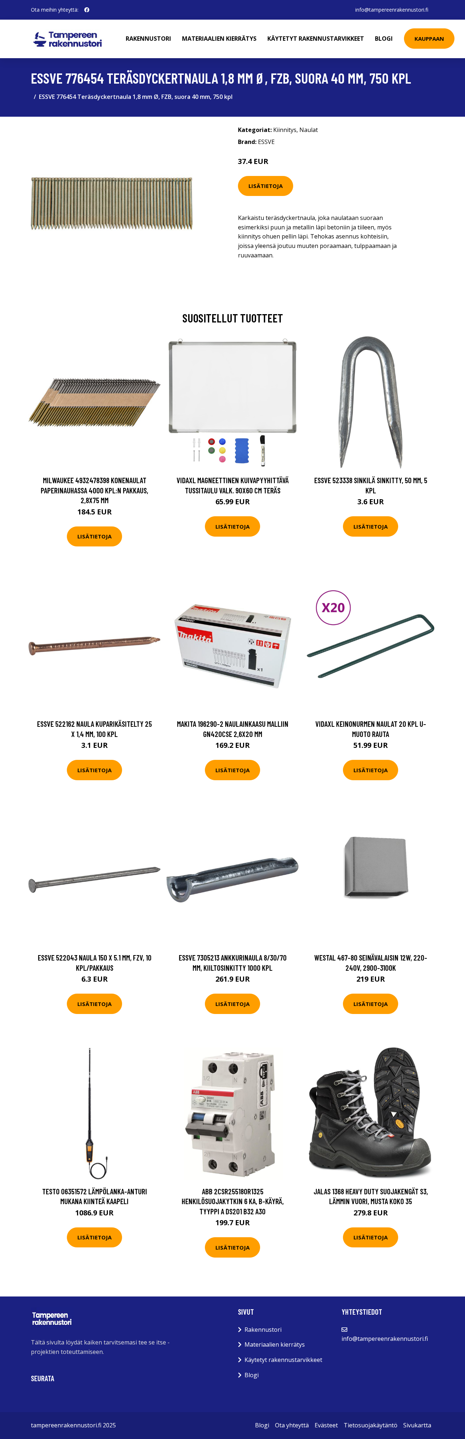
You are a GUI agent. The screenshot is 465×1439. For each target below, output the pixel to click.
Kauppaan (429, 38)
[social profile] (86, 10)
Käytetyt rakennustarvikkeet (315, 39)
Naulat (308, 130)
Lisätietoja (265, 185)
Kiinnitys (284, 130)
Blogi (384, 39)
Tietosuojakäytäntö (370, 1425)
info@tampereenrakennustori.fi (391, 9)
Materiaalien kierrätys (219, 39)
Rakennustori (148, 39)
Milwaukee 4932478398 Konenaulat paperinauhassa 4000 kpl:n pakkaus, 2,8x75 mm (94, 490)
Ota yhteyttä (292, 1425)
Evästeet (326, 1425)
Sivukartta (417, 1425)
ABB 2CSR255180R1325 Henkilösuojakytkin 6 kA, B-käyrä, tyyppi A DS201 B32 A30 (233, 1201)
